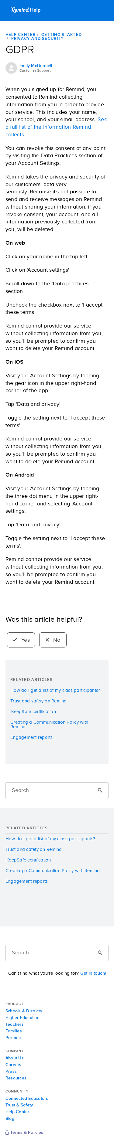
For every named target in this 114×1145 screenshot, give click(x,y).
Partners (13, 1038)
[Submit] (100, 791)
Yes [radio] (25, 640)
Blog (9, 1118)
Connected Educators (26, 1098)
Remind (26, 10)
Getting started (61, 34)
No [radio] (56, 640)
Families (13, 1031)
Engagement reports (31, 737)
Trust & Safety (19, 1105)
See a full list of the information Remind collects (56, 127)
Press (11, 1071)
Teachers (14, 1024)
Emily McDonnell (35, 66)
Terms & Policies (26, 1132)
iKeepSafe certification (33, 712)
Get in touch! (93, 973)
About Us (14, 1058)
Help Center (20, 34)
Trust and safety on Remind (38, 701)
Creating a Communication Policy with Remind (49, 724)
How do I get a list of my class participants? (55, 690)
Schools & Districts (23, 1011)
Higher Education (22, 1018)
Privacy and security (37, 38)
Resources (15, 1078)
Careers (13, 1065)
